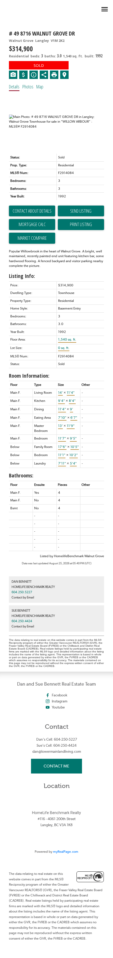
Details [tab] (14, 86)
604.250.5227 (22, 592)
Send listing (80, 211)
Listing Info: (22, 276)
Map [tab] (39, 86)
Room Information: (29, 375)
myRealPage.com (65, 852)
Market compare (32, 238)
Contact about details (32, 211)
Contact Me (56, 766)
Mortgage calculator (32, 224)
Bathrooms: (21, 475)
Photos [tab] (27, 86)
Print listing (81, 224)
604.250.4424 (22, 621)
